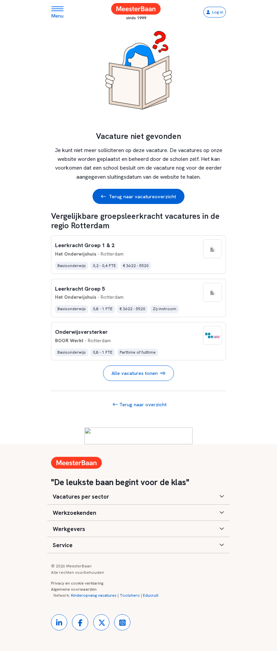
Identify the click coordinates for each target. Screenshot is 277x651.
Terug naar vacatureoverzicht (142, 196)
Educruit (150, 595)
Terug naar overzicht (142, 404)
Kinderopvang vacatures (94, 595)
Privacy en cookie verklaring (77, 583)
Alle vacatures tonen (134, 373)
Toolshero (130, 595)
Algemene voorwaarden (74, 589)
